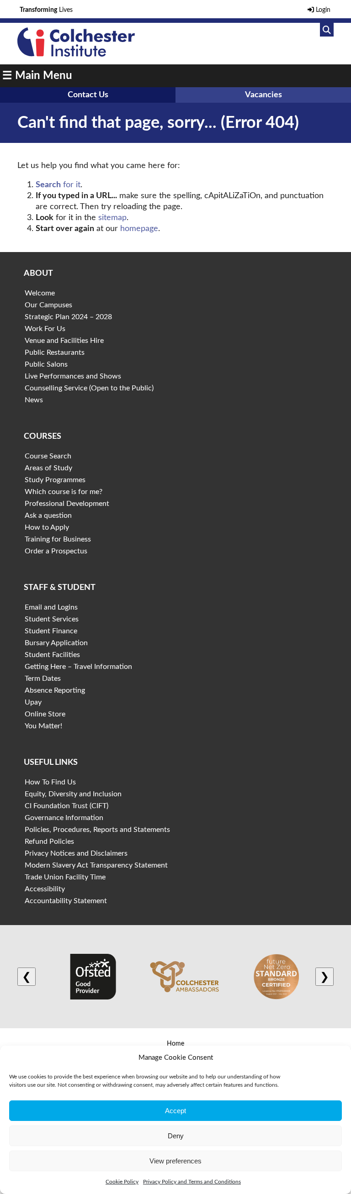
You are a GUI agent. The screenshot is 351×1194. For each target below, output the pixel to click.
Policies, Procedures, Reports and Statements (97, 829)
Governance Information (64, 817)
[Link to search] (327, 30)
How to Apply (47, 527)
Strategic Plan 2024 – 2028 (68, 317)
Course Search (48, 456)
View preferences (175, 1161)
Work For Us (45, 328)
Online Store (45, 714)
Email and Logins (51, 607)
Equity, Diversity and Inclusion (73, 794)
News (34, 400)
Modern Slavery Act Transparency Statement (96, 865)
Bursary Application (56, 643)
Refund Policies (49, 841)
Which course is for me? (63, 491)
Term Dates (43, 678)
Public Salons (46, 364)
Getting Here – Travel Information (78, 666)
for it (58, 185)
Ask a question (48, 515)
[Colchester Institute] (75, 54)
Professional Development (67, 503)
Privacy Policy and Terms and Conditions (192, 1181)
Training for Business (58, 539)
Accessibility (45, 889)
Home (175, 1044)
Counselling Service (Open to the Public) (89, 388)
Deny (176, 1136)
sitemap (112, 218)
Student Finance (51, 631)
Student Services (52, 619)
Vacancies (263, 95)
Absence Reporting (55, 690)
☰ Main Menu (37, 75)
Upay (33, 702)
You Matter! (43, 726)
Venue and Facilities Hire (64, 340)
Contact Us (88, 95)
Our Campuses (48, 305)
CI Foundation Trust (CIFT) (66, 806)
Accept (175, 1111)
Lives (46, 10)
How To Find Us (50, 782)
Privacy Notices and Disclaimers (76, 853)
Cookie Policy (122, 1181)
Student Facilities (52, 654)
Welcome (40, 293)
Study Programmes (55, 480)
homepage (139, 229)
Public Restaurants (55, 352)
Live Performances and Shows (73, 376)
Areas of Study (48, 468)
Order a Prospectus (56, 551)
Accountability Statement (66, 901)
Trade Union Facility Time (65, 877)
